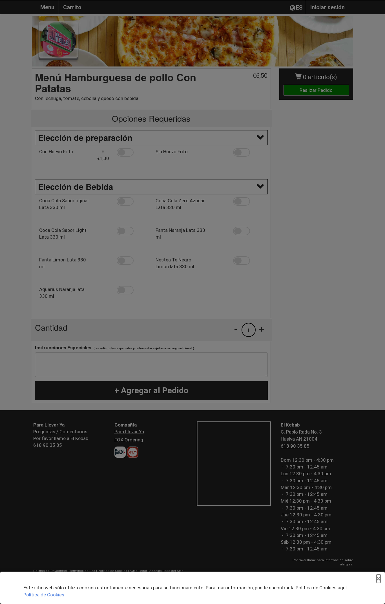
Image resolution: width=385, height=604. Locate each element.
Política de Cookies (43, 595)
